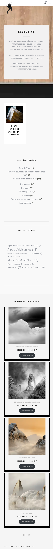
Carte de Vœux (25, 168)
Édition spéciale (26, 192)
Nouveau (14, 267)
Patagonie (27, 267)
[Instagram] (29, 535)
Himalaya (36, 253)
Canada (11, 253)
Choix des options (15, 139)
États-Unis (39, 267)
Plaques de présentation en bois (24, 199)
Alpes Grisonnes (33, 246)
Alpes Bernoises (16, 246)
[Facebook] (24, 535)
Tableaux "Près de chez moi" (24, 179)
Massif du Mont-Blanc (23, 260)
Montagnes (29, 264)
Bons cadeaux (25, 203)
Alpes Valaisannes (22, 249)
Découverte (25, 184)
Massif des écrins (14, 257)
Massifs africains (15, 264)
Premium (25, 188)
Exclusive (26, 195)
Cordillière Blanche (22, 253)
